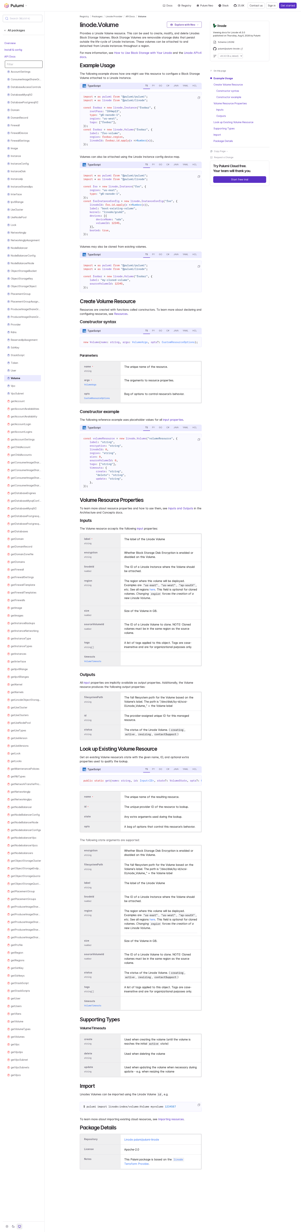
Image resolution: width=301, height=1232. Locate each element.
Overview (10, 43)
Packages (97, 16)
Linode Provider (114, 16)
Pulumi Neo (206, 5)
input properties (173, 419)
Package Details (223, 140)
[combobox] (22, 18)
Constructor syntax (227, 90)
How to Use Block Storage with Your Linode (143, 53)
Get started (288, 5)
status (88, 729)
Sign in (272, 5)
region (88, 580)
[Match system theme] (19, 1226)
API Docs (10, 56)
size (86, 610)
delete (88, 1053)
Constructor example (228, 97)
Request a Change (223, 157)
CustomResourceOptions (178, 342)
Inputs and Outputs (180, 508)
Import (217, 134)
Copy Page (220, 151)
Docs (169, 5)
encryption (91, 552)
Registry (186, 5)
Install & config (13, 49)
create (88, 1039)
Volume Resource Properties (230, 103)
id (85, 715)
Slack (225, 5)
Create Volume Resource (228, 84)
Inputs (219, 109)
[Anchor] (122, 24)
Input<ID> (147, 780)
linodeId (89, 566)
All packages (16, 30)
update (88, 1067)
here (152, 589)
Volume (142, 16)
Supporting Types (224, 128)
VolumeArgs (140, 342)
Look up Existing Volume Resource (233, 122)
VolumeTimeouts (92, 661)
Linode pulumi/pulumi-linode (141, 1139)
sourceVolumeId (94, 624)
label (87, 538)
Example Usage (223, 78)
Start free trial (239, 179)
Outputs (221, 115)
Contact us (256, 5)
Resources (121, 314)
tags (87, 642)
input (140, 528)
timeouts (89, 656)
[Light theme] (7, 1226)
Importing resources (171, 1119)
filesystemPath (93, 697)
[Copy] (199, 98)
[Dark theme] (13, 1226)
